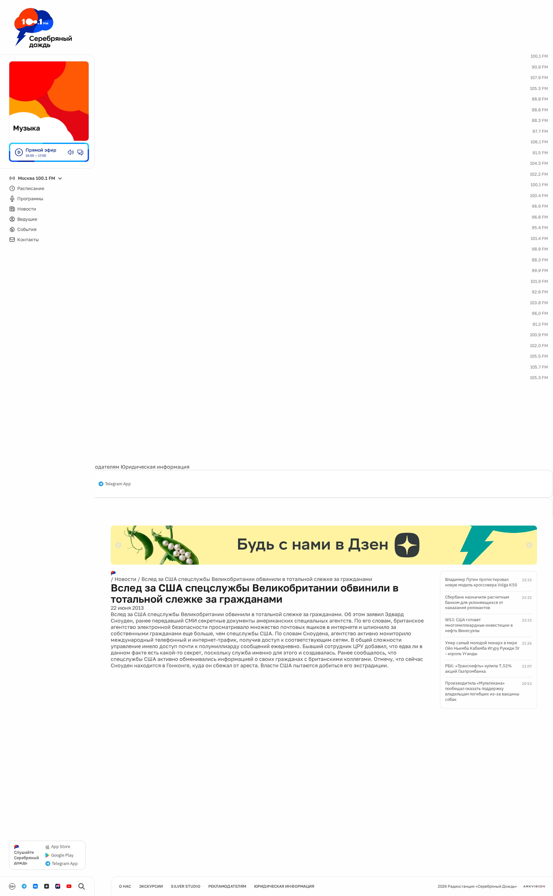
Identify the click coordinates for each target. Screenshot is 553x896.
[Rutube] (57, 886)
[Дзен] (46, 886)
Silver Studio (185, 886)
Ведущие (27, 219)
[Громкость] (70, 152)
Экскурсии (151, 886)
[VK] (35, 886)
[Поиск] (81, 886)
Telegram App (118, 484)
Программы (30, 198)
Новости (26, 208)
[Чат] (80, 152)
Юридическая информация (155, 467)
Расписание (30, 188)
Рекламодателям (97, 467)
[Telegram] (24, 886)
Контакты (28, 239)
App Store (60, 846)
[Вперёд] (529, 545)
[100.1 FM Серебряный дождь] (43, 28)
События (26, 229)
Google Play (62, 855)
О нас (125, 886)
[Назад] (118, 545)
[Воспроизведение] (19, 152)
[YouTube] (69, 886)
